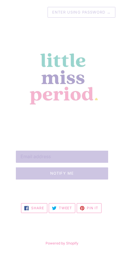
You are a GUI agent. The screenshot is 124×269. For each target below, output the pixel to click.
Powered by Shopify (62, 243)
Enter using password (81, 12)
